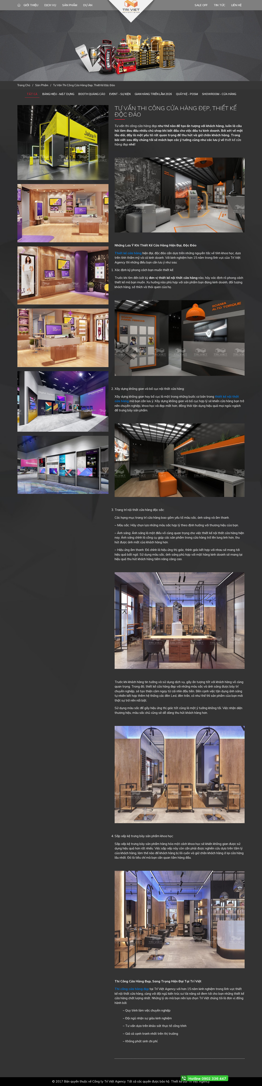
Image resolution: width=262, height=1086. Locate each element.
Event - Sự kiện (120, 94)
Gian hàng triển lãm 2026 (153, 94)
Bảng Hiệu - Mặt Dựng (58, 94)
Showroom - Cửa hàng (219, 94)
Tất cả (32, 94)
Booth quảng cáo (91, 94)
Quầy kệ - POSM (187, 94)
